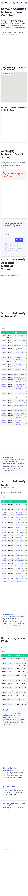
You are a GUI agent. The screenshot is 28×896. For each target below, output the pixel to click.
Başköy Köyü (19, 515)
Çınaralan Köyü (19, 522)
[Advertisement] (14, 50)
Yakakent (10, 699)
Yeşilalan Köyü (19, 571)
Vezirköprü (10, 695)
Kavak (10, 678)
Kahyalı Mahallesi (19, 384)
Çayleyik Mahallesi (19, 355)
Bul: (3, 328)
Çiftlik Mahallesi (19, 362)
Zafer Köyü (19, 581)
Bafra (10, 668)
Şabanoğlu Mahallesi (19, 416)
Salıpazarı (10, 687)
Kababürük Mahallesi (19, 380)
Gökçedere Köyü (19, 530)
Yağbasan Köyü (19, 558)
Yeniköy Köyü (19, 568)
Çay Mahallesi (19, 352)
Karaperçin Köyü (19, 535)
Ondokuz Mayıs (10, 684)
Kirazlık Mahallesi (19, 393)
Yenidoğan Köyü (19, 566)
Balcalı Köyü (19, 512)
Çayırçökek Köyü (19, 520)
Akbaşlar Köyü (19, 504)
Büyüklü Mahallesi (19, 345)
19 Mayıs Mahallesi (19, 335)
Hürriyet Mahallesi (19, 375)
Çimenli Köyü (19, 525)
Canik (10, 704)
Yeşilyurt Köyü (20, 576)
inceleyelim (19, 777)
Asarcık (10, 663)
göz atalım (13, 794)
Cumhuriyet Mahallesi (19, 349)
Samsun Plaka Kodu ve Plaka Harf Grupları (14, 804)
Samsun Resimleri (10, 786)
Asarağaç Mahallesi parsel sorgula (13, 28)
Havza (10, 675)
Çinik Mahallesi (19, 364)
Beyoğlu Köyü (19, 517)
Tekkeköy (10, 690)
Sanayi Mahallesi (19, 410)
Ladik (9, 680)
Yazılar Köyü (19, 563)
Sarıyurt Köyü (19, 550)
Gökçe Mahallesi (19, 367)
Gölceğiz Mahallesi (19, 369)
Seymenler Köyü (19, 553)
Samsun (3, 335)
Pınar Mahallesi (19, 408)
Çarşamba (10, 671)
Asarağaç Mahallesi (19, 343)
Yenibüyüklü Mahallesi (19, 423)
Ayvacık (10, 666)
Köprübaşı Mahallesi (19, 397)
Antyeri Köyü (19, 507)
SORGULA (19, 240)
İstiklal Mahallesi (19, 377)
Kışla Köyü (19, 545)
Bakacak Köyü (19, 509)
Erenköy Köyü (20, 527)
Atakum (10, 702)
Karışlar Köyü (19, 540)
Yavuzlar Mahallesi (19, 420)
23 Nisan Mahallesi (19, 338)
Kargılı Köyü (19, 538)
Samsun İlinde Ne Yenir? (12, 768)
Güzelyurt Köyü (19, 532)
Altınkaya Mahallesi (19, 340)
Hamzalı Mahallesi (19, 372)
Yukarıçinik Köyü (19, 578)
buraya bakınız (20, 809)
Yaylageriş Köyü (19, 561)
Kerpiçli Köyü (19, 543)
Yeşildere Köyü (19, 573)
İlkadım (10, 658)
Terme (10, 692)
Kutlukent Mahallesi (19, 403)
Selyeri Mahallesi (19, 413)
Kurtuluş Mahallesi (19, 400)
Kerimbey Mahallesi (19, 391)
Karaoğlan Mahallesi (19, 387)
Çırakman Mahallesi (19, 358)
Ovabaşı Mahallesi (19, 405)
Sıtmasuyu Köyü (19, 555)
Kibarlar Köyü (19, 548)
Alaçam (10, 661)
